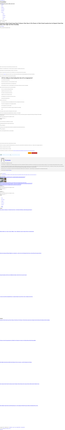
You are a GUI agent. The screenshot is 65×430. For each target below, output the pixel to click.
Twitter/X (7, 170)
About (15, 427)
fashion (13, 174)
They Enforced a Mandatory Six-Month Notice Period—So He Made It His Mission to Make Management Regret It (12, 177)
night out (22, 174)
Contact (13, 427)
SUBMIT (2, 201)
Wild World (4, 15)
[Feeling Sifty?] (1, 429)
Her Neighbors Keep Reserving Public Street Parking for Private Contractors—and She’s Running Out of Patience (16, 362)
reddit (28, 174)
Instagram (10, 170)
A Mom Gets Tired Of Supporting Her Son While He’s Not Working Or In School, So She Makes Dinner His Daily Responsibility (18, 340)
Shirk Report (2, 10)
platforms (26, 174)
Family (2, 5)
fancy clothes (11, 174)
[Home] (32, 0)
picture (24, 174)
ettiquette (8, 174)
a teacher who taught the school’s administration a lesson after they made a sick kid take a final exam (23, 150)
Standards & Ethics (18, 427)
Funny (3, 18)
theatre (34, 174)
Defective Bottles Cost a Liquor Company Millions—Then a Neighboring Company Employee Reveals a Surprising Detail (13, 182)
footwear (15, 174)
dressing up (6, 174)
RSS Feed (7, 428)
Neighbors (2, 7)
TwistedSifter (10, 427)
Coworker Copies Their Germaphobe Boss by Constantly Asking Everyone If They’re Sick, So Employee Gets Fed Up (16, 296)
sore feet (31, 174)
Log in (9, 428)
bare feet (3, 174)
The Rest (2, 12)
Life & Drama (3, 21)
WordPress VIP (4, 428)
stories (33, 174)
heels (17, 174)
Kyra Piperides (8, 160)
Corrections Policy (23, 427)
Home (0, 21)
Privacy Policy (2, 199)
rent (29, 174)
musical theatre (19, 174)
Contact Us (2, 204)
